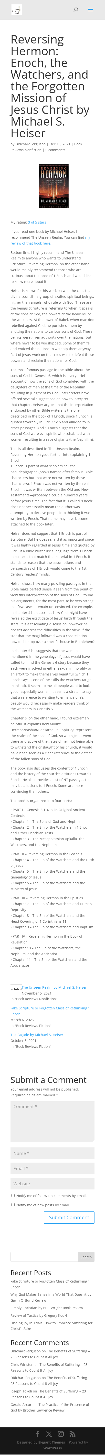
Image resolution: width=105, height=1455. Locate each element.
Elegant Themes (51, 1442)
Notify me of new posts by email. (43, 1205)
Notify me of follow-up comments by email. (51, 1195)
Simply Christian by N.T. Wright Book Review (46, 1307)
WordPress (52, 1448)
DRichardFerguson (30, 144)
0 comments (55, 150)
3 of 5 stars (37, 222)
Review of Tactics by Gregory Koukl (38, 1315)
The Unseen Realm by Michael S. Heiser (54, 987)
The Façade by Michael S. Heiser (36, 1034)
